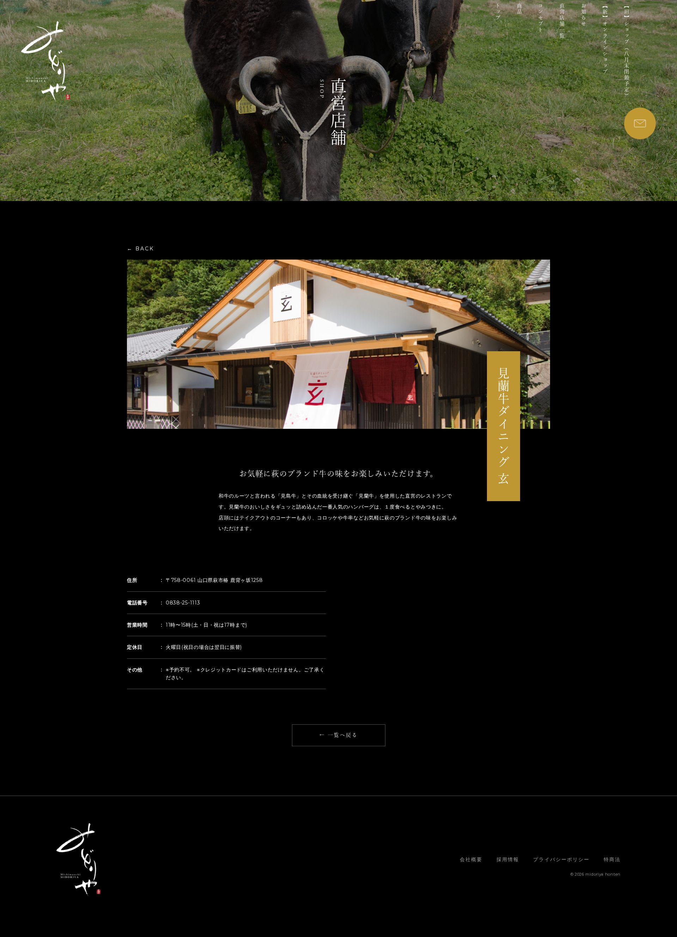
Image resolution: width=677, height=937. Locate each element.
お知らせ (583, 15)
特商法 (612, 859)
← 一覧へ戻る (338, 734)
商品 (519, 9)
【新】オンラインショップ (605, 39)
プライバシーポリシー (561, 859)
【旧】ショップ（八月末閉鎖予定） (626, 51)
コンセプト (540, 18)
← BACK (140, 248)
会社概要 (471, 859)
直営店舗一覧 (562, 21)
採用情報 (507, 859)
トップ (497, 12)
